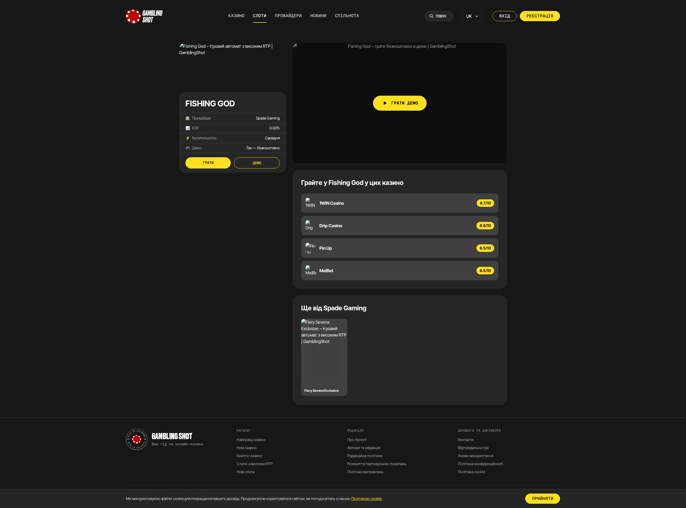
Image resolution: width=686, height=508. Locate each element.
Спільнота (347, 15)
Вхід (504, 16)
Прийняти (542, 498)
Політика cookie (471, 471)
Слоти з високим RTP (255, 463)
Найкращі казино (251, 439)
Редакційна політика (364, 455)
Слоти (259, 15)
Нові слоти (246, 471)
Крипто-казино (249, 455)
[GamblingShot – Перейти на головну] (144, 16)
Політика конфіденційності (480, 463)
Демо (257, 162)
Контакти (466, 439)
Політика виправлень (365, 471)
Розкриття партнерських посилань (376, 463)
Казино (236, 15)
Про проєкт (357, 439)
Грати (208, 162)
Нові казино (247, 447)
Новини (318, 15)
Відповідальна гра (473, 447)
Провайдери (288, 15)
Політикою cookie (366, 498)
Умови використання (475, 455)
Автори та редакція (363, 447)
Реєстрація (540, 16)
